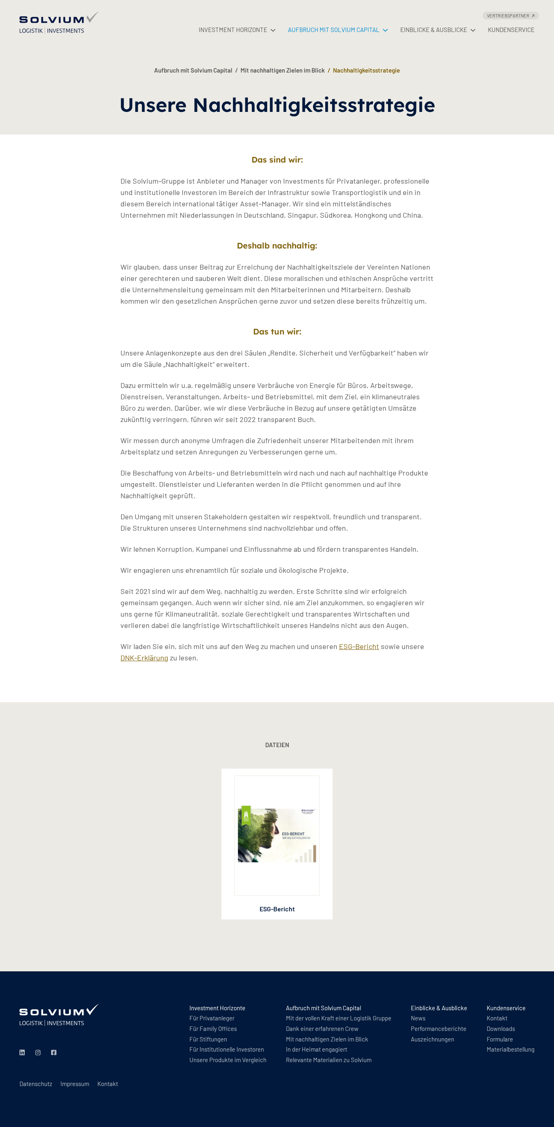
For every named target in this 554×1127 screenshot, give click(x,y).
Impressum (74, 1083)
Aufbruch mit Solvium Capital (193, 70)
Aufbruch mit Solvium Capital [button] (334, 29)
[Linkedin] (23, 1052)
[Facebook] (55, 1052)
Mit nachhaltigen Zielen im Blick (282, 70)
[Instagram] (39, 1052)
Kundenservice (511, 29)
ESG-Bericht (359, 646)
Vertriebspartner (508, 15)
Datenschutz (35, 1083)
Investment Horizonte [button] (233, 29)
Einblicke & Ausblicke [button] (433, 29)
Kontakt (107, 1083)
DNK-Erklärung (144, 657)
